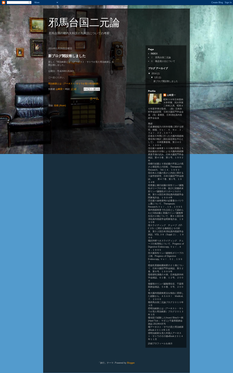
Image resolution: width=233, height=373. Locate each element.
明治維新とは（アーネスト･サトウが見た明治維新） (74, 83)
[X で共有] (91, 89)
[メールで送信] (85, 89)
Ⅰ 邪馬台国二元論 (161, 57)
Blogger (130, 363)
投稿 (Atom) (60, 105)
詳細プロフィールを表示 (160, 343)
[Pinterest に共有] (98, 89)
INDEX (154, 53)
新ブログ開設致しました (67, 56)
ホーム (94, 98)
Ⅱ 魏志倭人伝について (163, 61)
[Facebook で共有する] (95, 89)
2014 (154, 73)
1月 (156, 77)
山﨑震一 (171, 95)
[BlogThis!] (88, 89)
